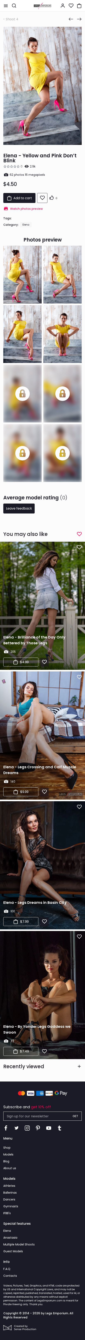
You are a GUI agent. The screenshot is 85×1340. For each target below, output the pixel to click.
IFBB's (7, 1213)
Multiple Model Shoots (19, 1244)
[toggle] (5, 5)
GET (75, 1116)
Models (8, 1154)
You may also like (25, 534)
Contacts (10, 1276)
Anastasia (10, 1238)
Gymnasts (10, 1206)
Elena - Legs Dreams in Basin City (35, 902)
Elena (25, 224)
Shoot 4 (12, 19)
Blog (6, 1161)
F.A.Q (6, 1269)
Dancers (9, 1199)
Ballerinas (10, 1193)
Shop (7, 1148)
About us (9, 1168)
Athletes (9, 1186)
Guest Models (13, 1251)
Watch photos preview (26, 209)
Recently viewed (23, 1066)
